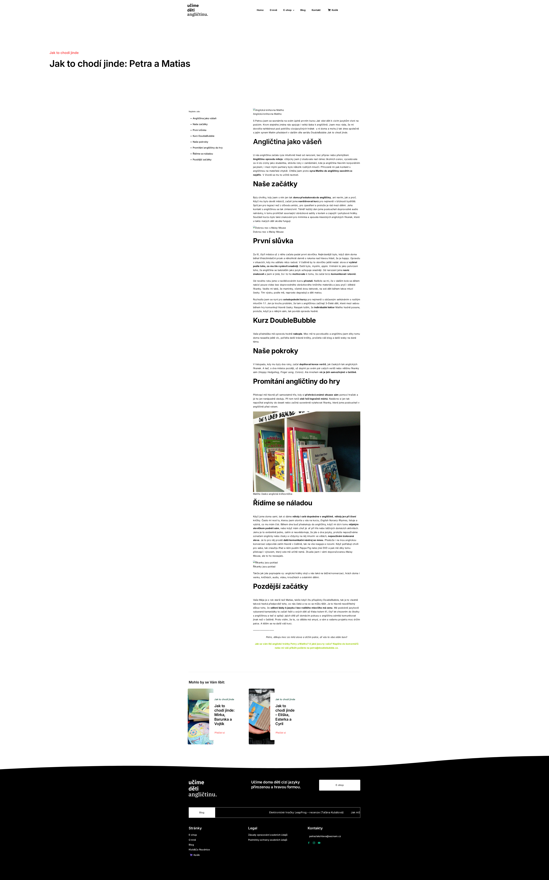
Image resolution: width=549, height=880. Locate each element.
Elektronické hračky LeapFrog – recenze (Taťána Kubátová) (258, 812)
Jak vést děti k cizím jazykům (332, 120)
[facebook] (309, 843)
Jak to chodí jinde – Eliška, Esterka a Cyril (285, 715)
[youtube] (319, 843)
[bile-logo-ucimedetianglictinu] (203, 780)
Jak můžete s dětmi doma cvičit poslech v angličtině (335, 812)
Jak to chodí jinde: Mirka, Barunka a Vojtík (224, 715)
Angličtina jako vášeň (205, 118)
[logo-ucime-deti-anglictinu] (197, 4)
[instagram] (314, 843)
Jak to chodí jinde (64, 53)
